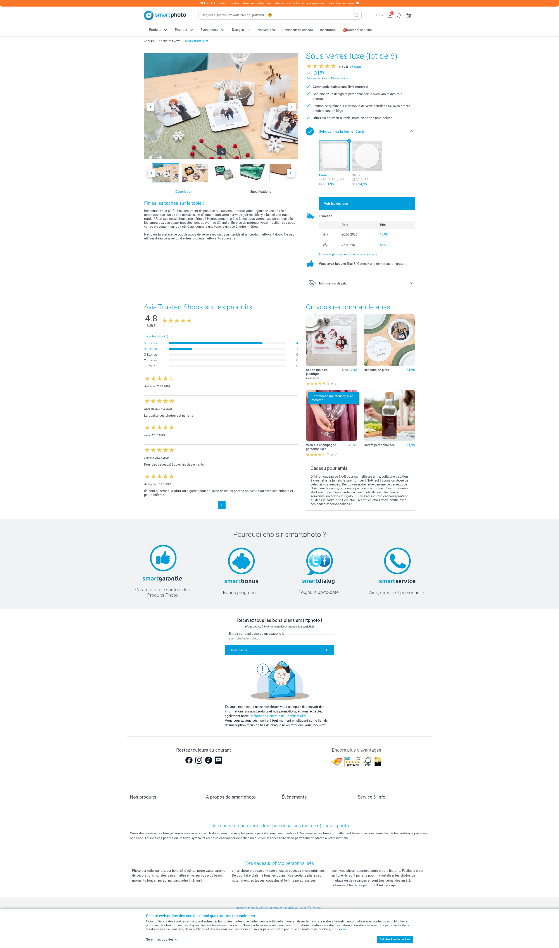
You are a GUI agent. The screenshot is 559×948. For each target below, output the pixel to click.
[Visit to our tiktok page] (208, 760)
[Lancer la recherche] (356, 15)
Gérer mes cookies (160, 939)
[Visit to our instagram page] (198, 760)
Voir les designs (336, 204)
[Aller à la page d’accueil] (165, 15)
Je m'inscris (238, 650)
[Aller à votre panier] (409, 15)
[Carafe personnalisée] (389, 415)
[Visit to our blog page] (218, 760)
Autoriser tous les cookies (395, 939)
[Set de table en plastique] (331, 340)
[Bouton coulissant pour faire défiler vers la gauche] (150, 107)
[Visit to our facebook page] (188, 760)
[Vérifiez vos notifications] (399, 15)
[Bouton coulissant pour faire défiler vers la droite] (292, 107)
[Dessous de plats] (389, 340)
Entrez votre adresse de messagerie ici (257, 634)
